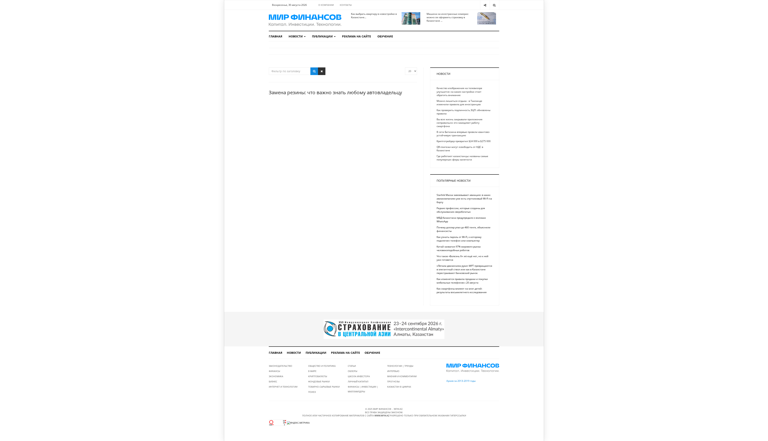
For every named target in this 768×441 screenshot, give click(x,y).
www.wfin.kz (381, 415)
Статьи (352, 365)
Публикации (323, 36)
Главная (275, 36)
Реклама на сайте (356, 36)
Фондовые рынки (319, 381)
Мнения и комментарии (402, 376)
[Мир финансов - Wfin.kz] (305, 20)
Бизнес (273, 381)
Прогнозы (393, 381)
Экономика (276, 376)
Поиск (312, 391)
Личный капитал (358, 381)
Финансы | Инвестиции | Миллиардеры (363, 389)
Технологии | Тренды (400, 365)
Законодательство (280, 365)
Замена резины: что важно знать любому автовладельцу (335, 92)
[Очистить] (321, 71)
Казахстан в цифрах (399, 386)
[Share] (485, 5)
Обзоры (352, 371)
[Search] (494, 5)
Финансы (274, 371)
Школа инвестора (359, 376)
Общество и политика (322, 365)
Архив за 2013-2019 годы (461, 381)
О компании (326, 4)
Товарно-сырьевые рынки (324, 386)
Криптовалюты (317, 376)
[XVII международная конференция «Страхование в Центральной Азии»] (384, 329)
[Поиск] (314, 71)
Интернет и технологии (283, 386)
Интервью (393, 371)
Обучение (385, 36)
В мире (312, 371)
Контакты (346, 4)
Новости (296, 36)
